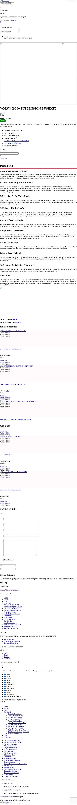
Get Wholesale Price (14, 158)
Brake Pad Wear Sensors (12, 614)
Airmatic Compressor (11, 608)
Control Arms (8, 617)
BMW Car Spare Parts (15, 717)
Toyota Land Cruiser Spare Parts (18, 732)
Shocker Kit (8, 621)
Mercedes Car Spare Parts (16, 726)
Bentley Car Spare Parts (15, 715)
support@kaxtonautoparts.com (13, 790)
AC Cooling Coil (9, 755)
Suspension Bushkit (10, 626)
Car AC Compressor (10, 749)
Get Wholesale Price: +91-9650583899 (16, 141)
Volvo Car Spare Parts (15, 733)
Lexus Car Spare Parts (15, 724)
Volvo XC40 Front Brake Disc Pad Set (10, 349)
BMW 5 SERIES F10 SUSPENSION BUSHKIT (13, 384)
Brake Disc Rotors (10, 612)
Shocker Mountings (10, 623)
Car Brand (7, 712)
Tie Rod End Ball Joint (11, 628)
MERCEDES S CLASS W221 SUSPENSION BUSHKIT (15, 419)
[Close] (1, 513)
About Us (7, 599)
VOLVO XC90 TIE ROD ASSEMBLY (10, 490)
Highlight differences (8, 2)
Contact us (7, 603)
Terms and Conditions (11, 643)
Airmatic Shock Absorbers (12, 610)
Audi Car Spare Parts (14, 714)
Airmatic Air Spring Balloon (13, 607)
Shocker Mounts (9, 767)
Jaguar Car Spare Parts (15, 721)
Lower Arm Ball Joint (11, 776)
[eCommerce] (4, 1)
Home (6, 36)
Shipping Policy (9, 639)
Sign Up (13, 20)
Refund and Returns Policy (12, 641)
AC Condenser (9, 751)
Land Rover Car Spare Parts (17, 723)
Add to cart (4, 158)
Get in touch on (9, 143)
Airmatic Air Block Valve (12, 605)
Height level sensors (10, 748)
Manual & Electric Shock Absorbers (15, 764)
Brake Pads (7, 616)
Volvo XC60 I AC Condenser (8, 455)
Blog (5, 601)
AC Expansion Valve (10, 753)
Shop (5, 710)
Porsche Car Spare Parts (15, 728)
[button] (5, 332)
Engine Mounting (9, 619)
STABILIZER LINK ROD (12, 624)
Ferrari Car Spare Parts (15, 719)
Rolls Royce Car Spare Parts (17, 730)
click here (15, 319)
